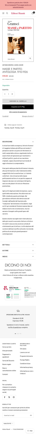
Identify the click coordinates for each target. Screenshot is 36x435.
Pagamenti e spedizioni (6, 355)
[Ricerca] (7, 13)
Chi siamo (23, 349)
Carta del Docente (8, 360)
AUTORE (5, 250)
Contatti (5, 374)
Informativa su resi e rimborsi (26, 372)
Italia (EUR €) (7, 423)
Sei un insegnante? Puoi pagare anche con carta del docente (18, 6)
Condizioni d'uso (25, 363)
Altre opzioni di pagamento (18, 112)
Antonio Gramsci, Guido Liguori (12, 65)
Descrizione (7, 141)
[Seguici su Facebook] (4, 397)
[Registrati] (31, 415)
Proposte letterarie (26, 356)
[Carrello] (33, 13)
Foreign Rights (24, 360)
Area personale (7, 350)
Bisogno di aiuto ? (28, 116)
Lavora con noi (25, 352)
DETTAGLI (6, 245)
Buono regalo (6, 364)
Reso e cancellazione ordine (9, 369)
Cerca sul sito (6, 347)
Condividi (5, 116)
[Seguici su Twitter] (9, 397)
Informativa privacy (26, 367)
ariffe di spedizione (15, 327)
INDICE (5, 256)
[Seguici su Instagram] (13, 397)
